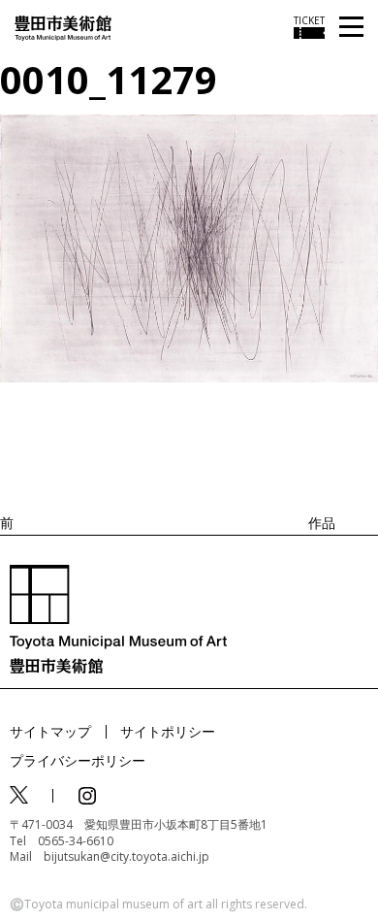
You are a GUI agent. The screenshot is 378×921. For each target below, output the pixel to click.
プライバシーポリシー (77, 760)
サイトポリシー (167, 731)
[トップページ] (63, 27)
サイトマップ (50, 731)
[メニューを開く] (351, 27)
